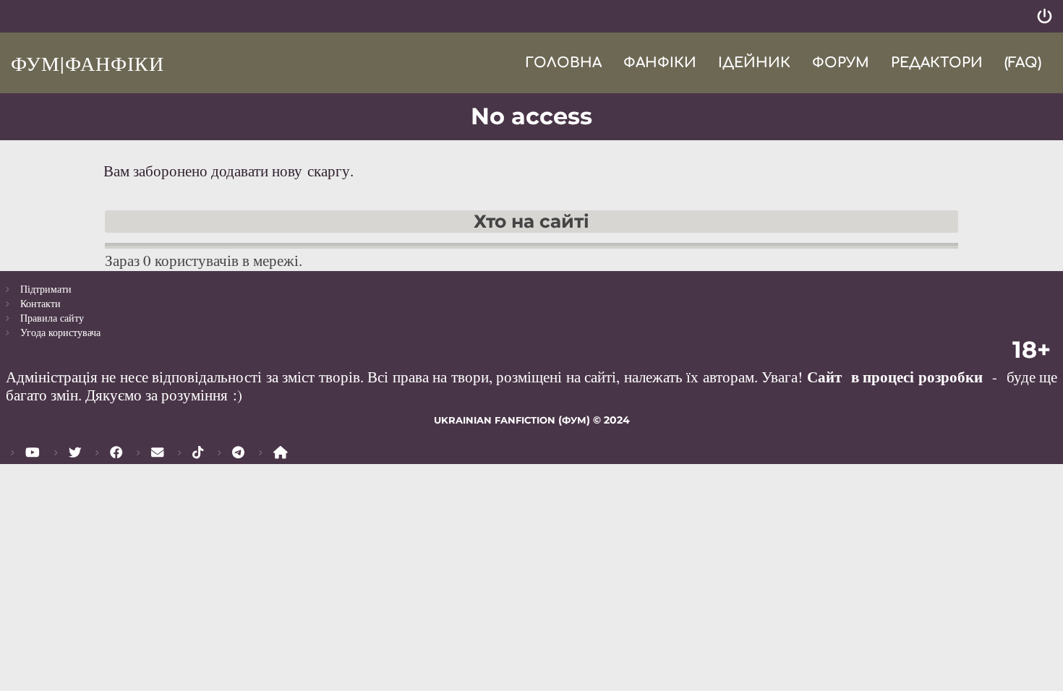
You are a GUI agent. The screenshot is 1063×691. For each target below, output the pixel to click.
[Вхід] (1044, 16)
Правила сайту (52, 318)
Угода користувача (60, 332)
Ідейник (754, 62)
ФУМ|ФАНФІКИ (87, 63)
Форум (840, 62)
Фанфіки (659, 62)
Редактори (937, 62)
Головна (563, 62)
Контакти (40, 303)
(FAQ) (1022, 62)
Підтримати (46, 289)
